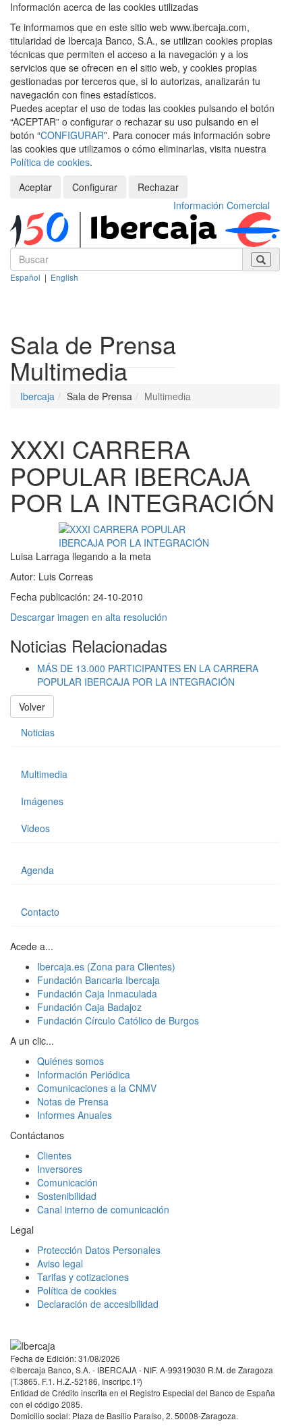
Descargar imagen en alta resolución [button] (88, 617)
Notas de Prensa (73, 1101)
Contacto (40, 911)
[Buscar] (261, 259)
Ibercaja (37, 396)
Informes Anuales (74, 1115)
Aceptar (35, 187)
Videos (35, 828)
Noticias (38, 732)
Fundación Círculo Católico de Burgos (118, 1020)
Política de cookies (50, 162)
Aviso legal (60, 1263)
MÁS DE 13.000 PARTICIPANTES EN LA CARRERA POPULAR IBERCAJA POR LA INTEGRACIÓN (147, 674)
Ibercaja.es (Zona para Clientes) (106, 966)
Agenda (37, 870)
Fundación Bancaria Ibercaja (98, 980)
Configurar (94, 187)
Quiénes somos (70, 1061)
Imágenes (42, 801)
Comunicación (67, 1182)
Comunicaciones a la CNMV (96, 1088)
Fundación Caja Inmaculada (97, 993)
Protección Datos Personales (99, 1250)
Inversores (59, 1169)
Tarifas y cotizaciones (83, 1277)
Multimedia (44, 774)
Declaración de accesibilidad (97, 1304)
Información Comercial (221, 205)
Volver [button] (32, 706)
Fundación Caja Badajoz (89, 1007)
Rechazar (158, 187)
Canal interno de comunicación (103, 1209)
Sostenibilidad (66, 1196)
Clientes (54, 1155)
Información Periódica (83, 1074)
